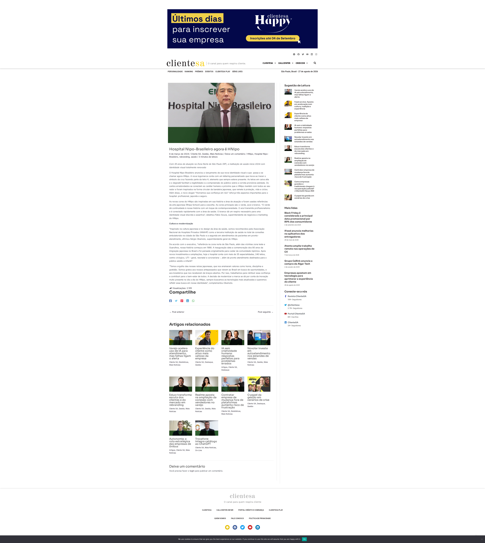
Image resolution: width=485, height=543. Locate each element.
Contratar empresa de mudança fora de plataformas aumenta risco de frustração (232, 401)
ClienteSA (268, 63)
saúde (194, 157)
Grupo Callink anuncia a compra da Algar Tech (298, 262)
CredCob (300, 63)
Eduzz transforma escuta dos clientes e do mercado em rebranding (180, 400)
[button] (315, 63)
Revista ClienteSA (297, 296)
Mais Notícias (216, 154)
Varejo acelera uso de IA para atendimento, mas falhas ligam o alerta (180, 353)
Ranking (189, 71)
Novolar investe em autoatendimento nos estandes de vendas (258, 353)
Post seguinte (265, 312)
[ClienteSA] (285, 322)
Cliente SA (196, 154)
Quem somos (220, 518)
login (192, 471)
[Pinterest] (182, 300)
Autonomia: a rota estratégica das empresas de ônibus (180, 442)
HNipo (250, 154)
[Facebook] (170, 300)
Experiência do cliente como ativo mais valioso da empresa (204, 353)
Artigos (224, 367)
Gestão (205, 154)
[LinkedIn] (187, 300)
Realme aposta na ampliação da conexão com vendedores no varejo (205, 400)
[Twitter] (176, 300)
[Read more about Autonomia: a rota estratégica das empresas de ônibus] (180, 428)
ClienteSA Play (222, 71)
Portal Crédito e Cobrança (251, 510)
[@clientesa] (285, 305)
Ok (304, 539)
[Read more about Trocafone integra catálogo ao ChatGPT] (206, 428)
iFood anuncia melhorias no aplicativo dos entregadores (298, 233)
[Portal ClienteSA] (285, 314)
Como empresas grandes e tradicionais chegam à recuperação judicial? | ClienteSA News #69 (304, 186)
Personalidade (175, 71)
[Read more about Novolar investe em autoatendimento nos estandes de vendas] (258, 337)
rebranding (184, 157)
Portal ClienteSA (296, 313)
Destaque (209, 362)
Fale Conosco (237, 518)
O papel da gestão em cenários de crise (258, 397)
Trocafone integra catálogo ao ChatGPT (206, 441)
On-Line (198, 450)
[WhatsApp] (193, 300)
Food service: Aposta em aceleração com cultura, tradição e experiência (303, 105)
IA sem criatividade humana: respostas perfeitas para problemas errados (230, 356)
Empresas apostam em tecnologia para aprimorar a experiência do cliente (298, 277)
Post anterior (176, 312)
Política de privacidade (260, 518)
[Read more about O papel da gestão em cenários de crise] (258, 384)
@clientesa (293, 305)
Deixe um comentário (235, 154)
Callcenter (284, 63)
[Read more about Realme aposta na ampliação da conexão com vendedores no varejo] (206, 384)
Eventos (209, 71)
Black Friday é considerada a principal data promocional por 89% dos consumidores (298, 217)
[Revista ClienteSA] (285, 296)
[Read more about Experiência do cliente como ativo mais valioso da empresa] (206, 337)
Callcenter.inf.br (224, 510)
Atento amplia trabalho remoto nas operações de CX (299, 249)
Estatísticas (183, 362)
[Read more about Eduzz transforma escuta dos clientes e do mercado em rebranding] (180, 384)
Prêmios (199, 71)
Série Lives (237, 71)
